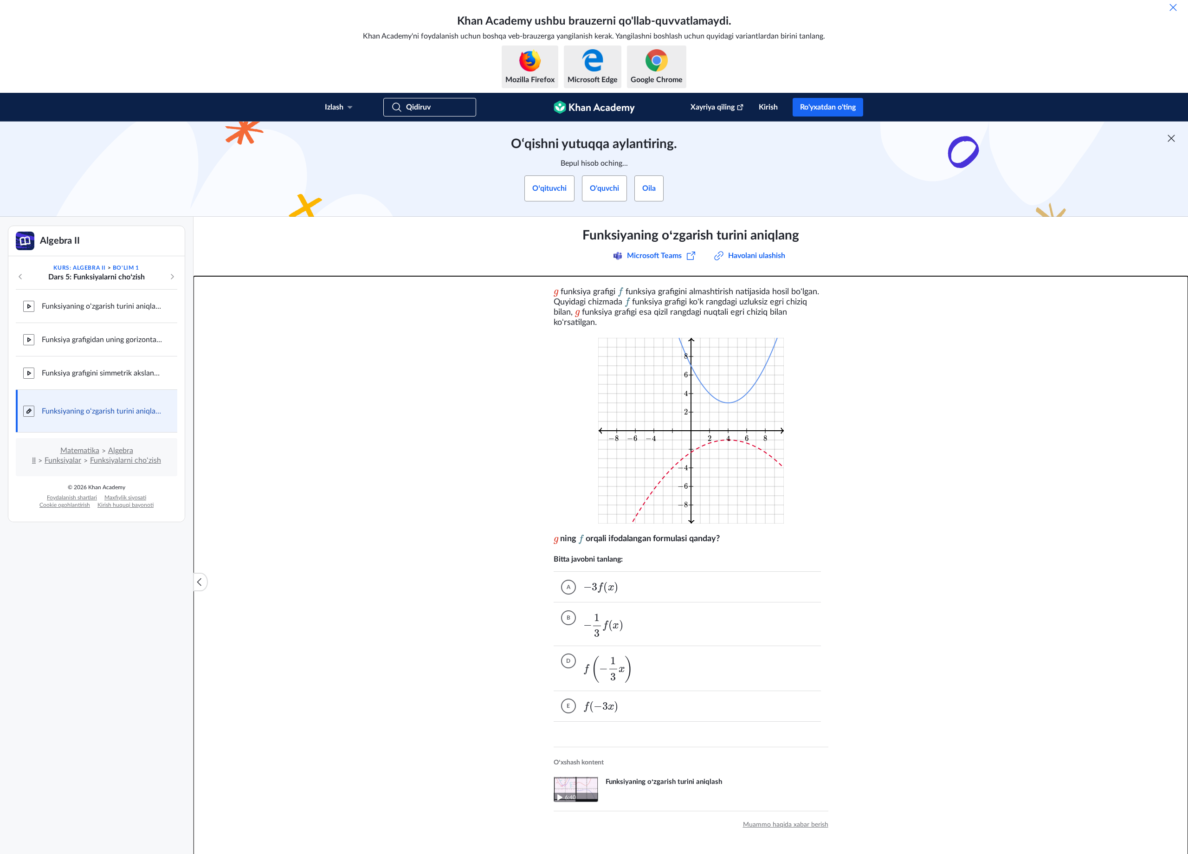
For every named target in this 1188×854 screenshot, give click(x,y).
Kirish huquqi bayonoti (125, 505)
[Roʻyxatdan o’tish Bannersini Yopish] (1171, 138)
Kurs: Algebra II (79, 268)
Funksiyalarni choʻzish (125, 460)
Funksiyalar (63, 460)
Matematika (79, 450)
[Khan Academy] (594, 107)
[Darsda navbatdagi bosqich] (172, 276)
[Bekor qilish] (1173, 7)
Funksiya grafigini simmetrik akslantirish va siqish (102, 373)
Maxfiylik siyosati (125, 497)
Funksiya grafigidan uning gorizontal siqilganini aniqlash (102, 339)
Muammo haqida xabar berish (785, 825)
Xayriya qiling (713, 107)
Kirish (768, 107)
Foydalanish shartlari (72, 497)
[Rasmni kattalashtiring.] (691, 431)
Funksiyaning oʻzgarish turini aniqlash (102, 306)
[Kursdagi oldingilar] (20, 276)
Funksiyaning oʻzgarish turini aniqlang (102, 411)
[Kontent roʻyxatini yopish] (200, 582)
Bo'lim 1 (126, 268)
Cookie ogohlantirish (64, 505)
